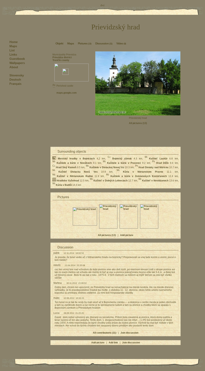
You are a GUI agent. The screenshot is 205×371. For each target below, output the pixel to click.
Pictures (84, 43)
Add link (113, 342)
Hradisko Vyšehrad (68, 180)
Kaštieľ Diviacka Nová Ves (77, 171)
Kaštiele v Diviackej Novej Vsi (106, 167)
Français (15, 83)
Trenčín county (60, 60)
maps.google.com (66, 92)
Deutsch (15, 79)
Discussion (103, 43)
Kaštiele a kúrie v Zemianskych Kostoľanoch (139, 176)
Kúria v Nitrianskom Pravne (143, 171)
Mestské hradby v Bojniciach (76, 158)
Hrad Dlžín (162, 163)
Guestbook (17, 58)
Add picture (126, 235)
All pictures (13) (138, 123)
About (13, 67)
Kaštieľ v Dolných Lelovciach (110, 180)
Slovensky (16, 75)
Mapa (70, 43)
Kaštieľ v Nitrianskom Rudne (75, 176)
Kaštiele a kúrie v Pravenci (124, 163)
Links (13, 54)
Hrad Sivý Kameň (66, 167)
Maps (13, 46)
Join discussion (129, 332)
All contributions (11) (104, 332)
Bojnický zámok (122, 158)
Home (13, 42)
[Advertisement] (71, 109)
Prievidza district (62, 57)
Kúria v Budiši (64, 185)
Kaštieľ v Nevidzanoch (155, 180)
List (12, 50)
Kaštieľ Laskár (158, 158)
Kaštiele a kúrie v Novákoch (74, 163)
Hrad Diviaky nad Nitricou (153, 167)
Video (121, 43)
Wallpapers (17, 63)
